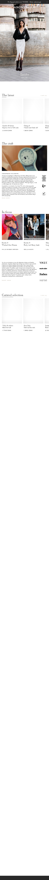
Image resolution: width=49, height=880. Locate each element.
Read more (6, 198)
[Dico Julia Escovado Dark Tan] (33, 311)
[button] (45, 7)
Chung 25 (27, 126)
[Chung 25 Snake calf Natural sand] (33, 111)
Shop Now (6, 280)
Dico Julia (27, 326)
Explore (24, 77)
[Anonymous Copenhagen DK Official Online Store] (24, 7)
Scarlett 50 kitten (8, 126)
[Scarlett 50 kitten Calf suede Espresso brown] (12, 111)
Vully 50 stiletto (8, 326)
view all (44, 95)
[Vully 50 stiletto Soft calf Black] (12, 311)
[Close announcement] (47, 2)
